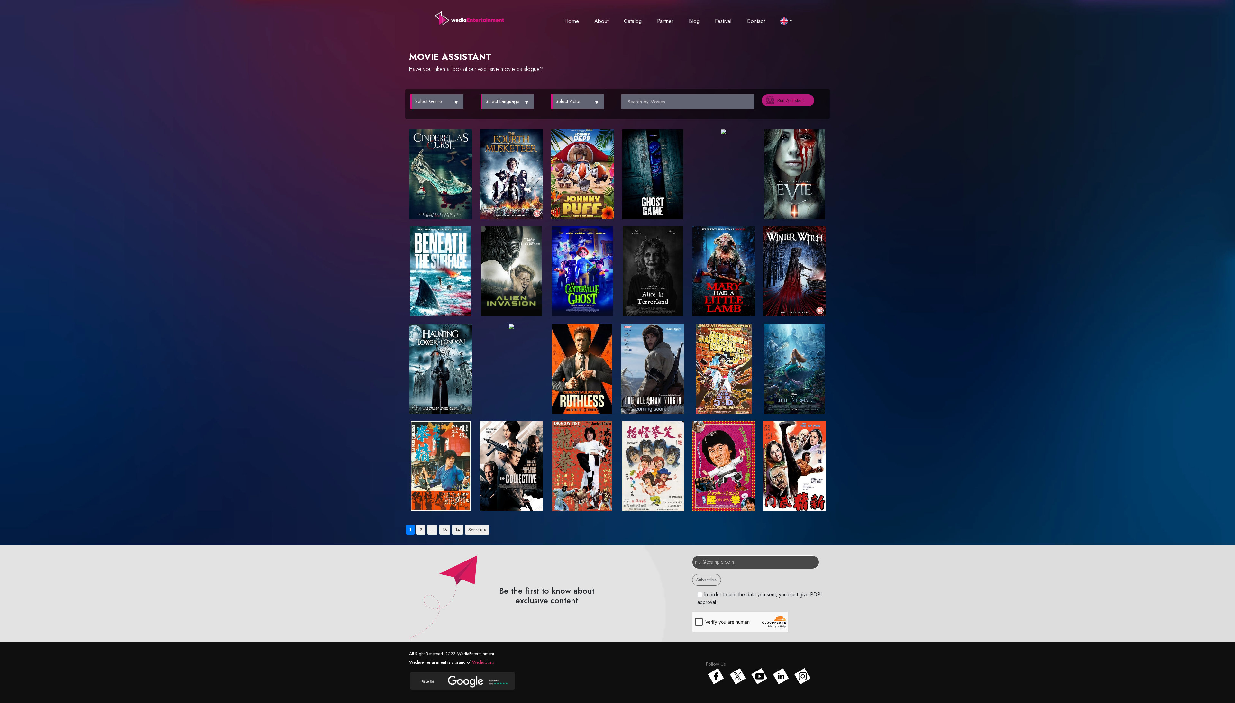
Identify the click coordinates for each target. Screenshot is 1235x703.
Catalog (633, 21)
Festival (723, 21)
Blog (694, 21)
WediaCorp (483, 662)
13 (445, 529)
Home (571, 21)
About (601, 21)
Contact (756, 21)
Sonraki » (477, 529)
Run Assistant (790, 100)
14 (457, 529)
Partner (665, 21)
